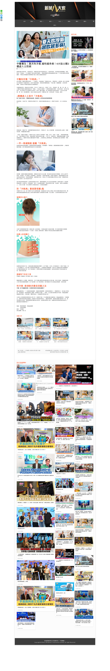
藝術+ (85, 21)
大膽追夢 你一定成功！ (61, 473)
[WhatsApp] (1, 11)
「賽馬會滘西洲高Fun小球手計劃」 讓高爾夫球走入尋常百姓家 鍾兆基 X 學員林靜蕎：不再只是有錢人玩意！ (83, 621)
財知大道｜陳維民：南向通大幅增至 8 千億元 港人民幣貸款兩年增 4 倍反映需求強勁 (83, 512)
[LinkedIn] (1, 18)
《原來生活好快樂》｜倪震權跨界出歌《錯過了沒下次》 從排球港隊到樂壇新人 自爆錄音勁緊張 (64, 456)
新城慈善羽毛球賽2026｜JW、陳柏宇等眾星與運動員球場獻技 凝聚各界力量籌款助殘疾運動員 (45, 388)
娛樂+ (69, 21)
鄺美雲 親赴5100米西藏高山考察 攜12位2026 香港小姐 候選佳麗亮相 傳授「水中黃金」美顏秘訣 (26, 377)
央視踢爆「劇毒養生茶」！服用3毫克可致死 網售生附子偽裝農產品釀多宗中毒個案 (83, 476)
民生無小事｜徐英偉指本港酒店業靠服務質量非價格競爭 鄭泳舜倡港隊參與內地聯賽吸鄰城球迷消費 (26, 395)
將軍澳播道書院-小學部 (23, 581)
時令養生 (28, 61)
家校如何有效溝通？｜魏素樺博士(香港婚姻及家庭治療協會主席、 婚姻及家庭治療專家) (83, 403)
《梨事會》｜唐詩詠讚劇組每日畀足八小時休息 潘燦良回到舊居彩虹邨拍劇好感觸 (45, 377)
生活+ (60, 21)
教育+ (50, 21)
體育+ (77, 21)
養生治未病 (38, 61)
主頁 (24, 21)
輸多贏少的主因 (59, 577)
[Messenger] (1, 15)
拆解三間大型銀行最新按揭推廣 (82, 566)
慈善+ (55, 25)
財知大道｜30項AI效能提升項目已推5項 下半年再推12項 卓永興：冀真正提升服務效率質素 (83, 458)
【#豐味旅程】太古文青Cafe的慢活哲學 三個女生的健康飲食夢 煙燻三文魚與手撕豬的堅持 (83, 494)
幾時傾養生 (23, 61)
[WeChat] (1, 13)
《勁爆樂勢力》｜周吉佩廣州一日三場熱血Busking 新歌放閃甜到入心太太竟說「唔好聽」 (64, 543)
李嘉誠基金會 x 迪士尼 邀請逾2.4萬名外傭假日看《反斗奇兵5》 (32, 449)
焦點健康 (33, 61)
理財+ (41, 21)
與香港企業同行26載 (60, 592)
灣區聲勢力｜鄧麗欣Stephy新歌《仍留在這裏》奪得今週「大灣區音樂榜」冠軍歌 (36, 502)
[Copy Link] (1, 20)
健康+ (32, 21)
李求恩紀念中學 (59, 489)
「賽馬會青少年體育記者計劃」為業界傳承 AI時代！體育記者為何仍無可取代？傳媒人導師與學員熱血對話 (83, 603)
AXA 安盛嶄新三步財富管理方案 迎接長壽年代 (66, 385)
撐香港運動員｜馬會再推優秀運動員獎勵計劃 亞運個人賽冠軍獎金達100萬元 (26, 624)
